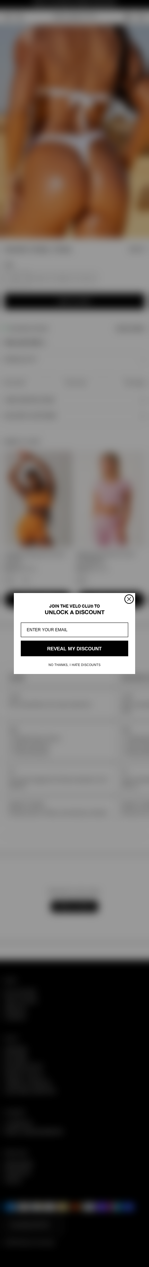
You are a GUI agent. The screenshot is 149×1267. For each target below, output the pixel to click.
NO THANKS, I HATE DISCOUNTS (74, 665)
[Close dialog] (129, 599)
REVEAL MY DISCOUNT (74, 648)
